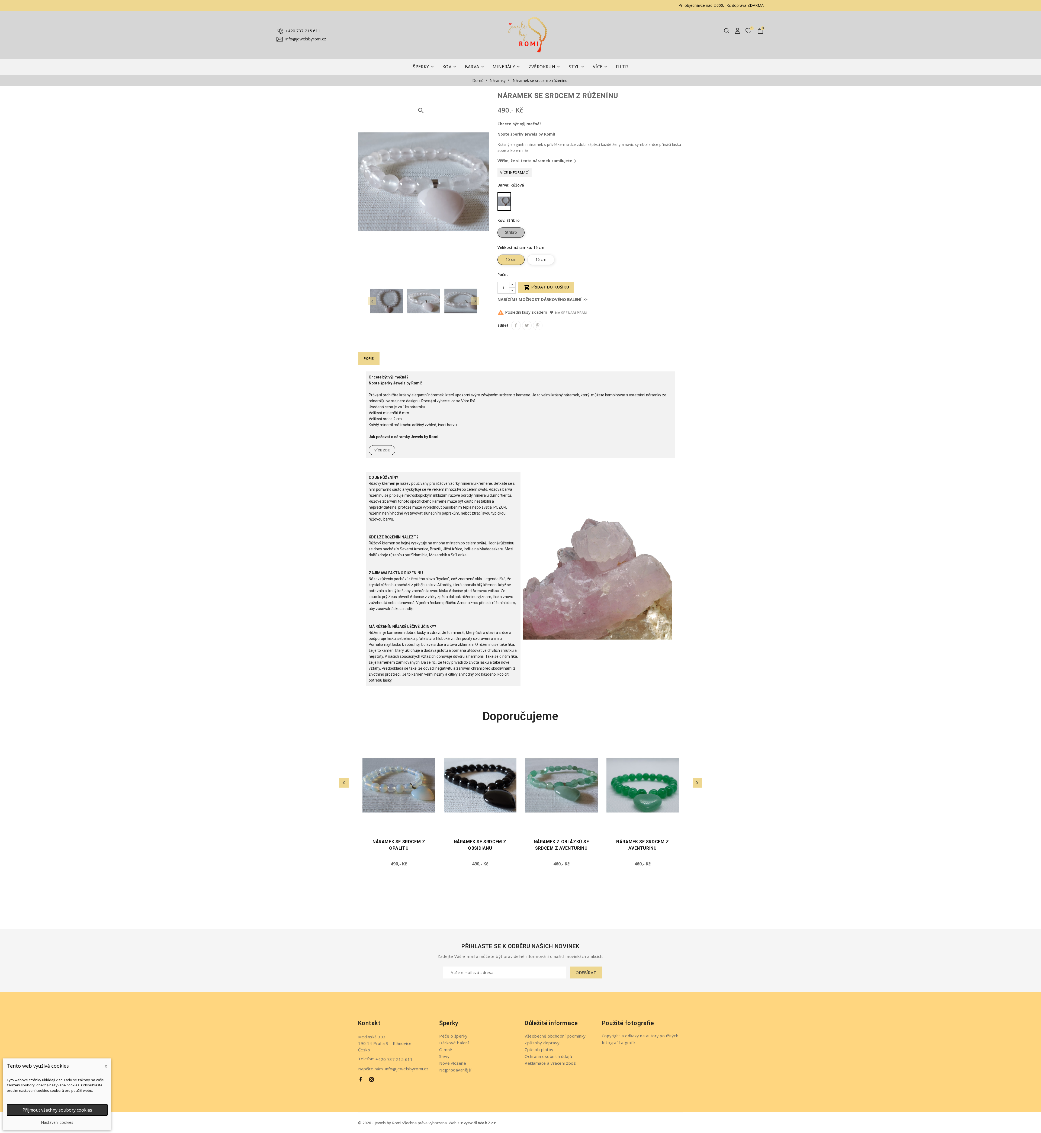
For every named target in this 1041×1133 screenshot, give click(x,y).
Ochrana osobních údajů (548, 1056)
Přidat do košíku (546, 287)
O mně (445, 1049)
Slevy (444, 1056)
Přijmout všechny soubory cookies (57, 1110)
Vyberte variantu (367, 828)
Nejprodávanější (455, 1070)
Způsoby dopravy (542, 1042)
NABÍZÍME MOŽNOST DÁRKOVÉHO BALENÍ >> (542, 299)
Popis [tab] (369, 358)
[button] (382, 450)
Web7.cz (487, 1122)
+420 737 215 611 (302, 30)
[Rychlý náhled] (433, 751)
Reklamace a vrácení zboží (551, 1063)
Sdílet (516, 325)
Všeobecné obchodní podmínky (555, 1036)
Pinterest (537, 325)
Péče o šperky (453, 1036)
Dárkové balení (454, 1042)
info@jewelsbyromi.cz (305, 38)
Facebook (360, 1079)
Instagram (371, 1079)
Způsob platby (539, 1049)
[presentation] (372, 301)
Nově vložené (452, 1063)
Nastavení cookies (57, 1122)
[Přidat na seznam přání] (433, 742)
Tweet (526, 325)
